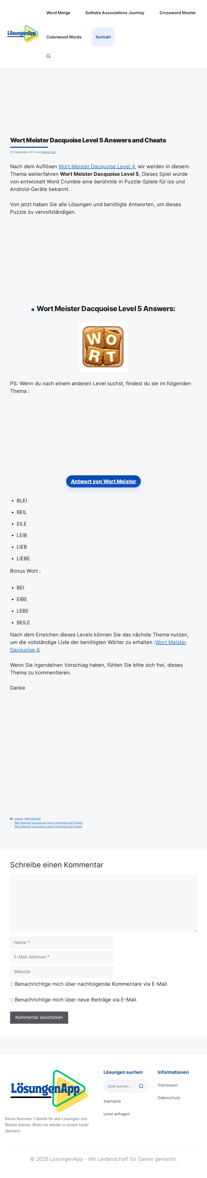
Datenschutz (169, 1097)
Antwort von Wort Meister (103, 481)
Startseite (112, 1101)
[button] (48, 56)
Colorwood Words (64, 36)
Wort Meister (32, 818)
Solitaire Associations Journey (114, 12)
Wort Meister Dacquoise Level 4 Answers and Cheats (48, 822)
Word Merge (58, 12)
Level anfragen (117, 1113)
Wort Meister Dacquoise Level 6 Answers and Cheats (48, 826)
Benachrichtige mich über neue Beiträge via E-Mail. (76, 1000)
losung (18, 818)
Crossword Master (178, 12)
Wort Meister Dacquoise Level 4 (97, 166)
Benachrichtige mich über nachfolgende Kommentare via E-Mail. (91, 984)
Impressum (168, 1085)
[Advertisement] (103, 258)
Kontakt (103, 36)
